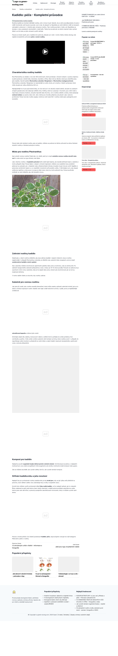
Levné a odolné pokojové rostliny (92, 31)
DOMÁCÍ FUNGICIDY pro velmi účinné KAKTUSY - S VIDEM (93, 15)
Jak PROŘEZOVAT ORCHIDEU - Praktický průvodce (91, 21)
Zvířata (35, 3)
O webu (60, 580)
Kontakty (66, 580)
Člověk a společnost (81, 3)
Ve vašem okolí (91, 3)
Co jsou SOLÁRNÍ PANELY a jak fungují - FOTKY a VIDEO (97, 43)
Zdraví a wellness (71, 3)
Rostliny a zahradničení (101, 3)
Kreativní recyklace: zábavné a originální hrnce (58, 560)
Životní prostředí (62, 3)
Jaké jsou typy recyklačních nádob (67, 512)
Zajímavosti (43, 3)
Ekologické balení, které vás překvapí (55, 565)
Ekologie (53, 3)
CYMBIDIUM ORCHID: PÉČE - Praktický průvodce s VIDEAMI (94, 26)
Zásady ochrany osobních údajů (80, 580)
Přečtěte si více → (88, 115)
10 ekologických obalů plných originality (56, 562)
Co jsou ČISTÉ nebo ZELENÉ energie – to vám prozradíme (97, 58)
